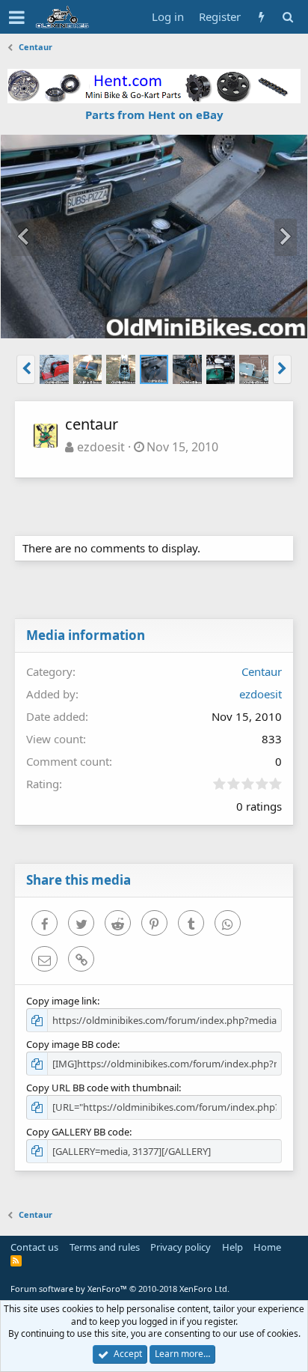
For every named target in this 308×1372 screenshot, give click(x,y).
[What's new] (261, 17)
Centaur (261, 671)
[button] (17, 17)
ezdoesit (101, 447)
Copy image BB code (71, 1044)
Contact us (34, 1247)
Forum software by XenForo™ (120, 1288)
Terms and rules (105, 1247)
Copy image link (61, 1000)
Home (267, 1247)
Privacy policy (180, 1247)
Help (232, 1247)
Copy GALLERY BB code (77, 1131)
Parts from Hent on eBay (154, 114)
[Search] (287, 17)
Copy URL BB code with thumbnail (102, 1087)
